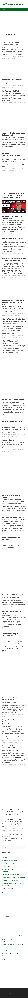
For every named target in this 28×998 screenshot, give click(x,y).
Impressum (5, 990)
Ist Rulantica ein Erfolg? (8, 863)
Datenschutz (11, 990)
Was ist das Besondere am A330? (10, 860)
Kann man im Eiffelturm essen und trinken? (12, 923)
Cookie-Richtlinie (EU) (20, 990)
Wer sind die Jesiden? (7, 888)
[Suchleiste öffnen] (26, 9)
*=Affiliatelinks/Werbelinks (14, 993)
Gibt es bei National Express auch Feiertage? (13, 929)
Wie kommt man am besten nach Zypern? (12, 926)
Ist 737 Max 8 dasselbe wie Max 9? (10, 866)
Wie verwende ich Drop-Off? (9, 932)
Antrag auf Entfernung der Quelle (9, 56)
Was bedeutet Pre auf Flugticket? (10, 920)
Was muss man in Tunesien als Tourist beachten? (14, 877)
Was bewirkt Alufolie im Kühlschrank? (11, 880)
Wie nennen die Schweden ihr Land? (11, 874)
